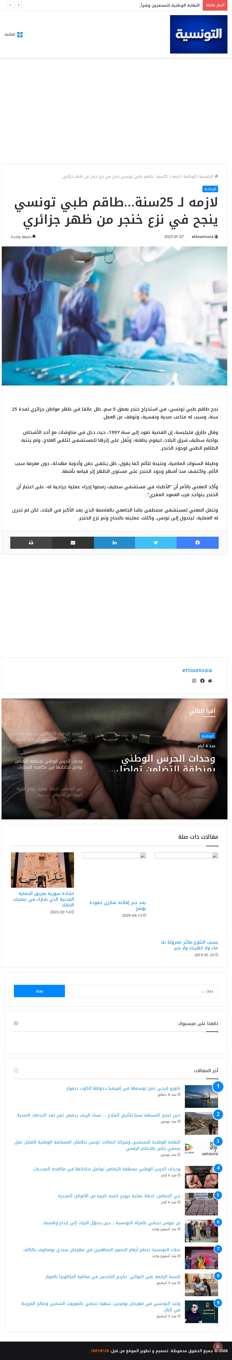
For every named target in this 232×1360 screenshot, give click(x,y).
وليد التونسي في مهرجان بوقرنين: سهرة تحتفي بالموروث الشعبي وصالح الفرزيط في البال (100, 1307)
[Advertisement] (114, 112)
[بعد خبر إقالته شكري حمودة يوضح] (114, 874)
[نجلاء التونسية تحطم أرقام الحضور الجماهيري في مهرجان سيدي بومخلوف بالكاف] (201, 1258)
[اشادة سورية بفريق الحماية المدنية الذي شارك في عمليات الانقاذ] (42, 870)
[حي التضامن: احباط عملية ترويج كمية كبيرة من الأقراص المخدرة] (201, 1204)
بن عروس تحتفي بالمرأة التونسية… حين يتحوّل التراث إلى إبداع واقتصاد (111, 1223)
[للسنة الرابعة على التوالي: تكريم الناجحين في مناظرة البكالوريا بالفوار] (201, 1285)
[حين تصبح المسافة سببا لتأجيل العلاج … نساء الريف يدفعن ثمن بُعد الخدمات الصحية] (201, 1123)
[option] (114, 758)
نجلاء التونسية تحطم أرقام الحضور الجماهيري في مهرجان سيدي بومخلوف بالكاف (101, 1250)
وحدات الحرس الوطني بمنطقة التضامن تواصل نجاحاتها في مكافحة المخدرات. (165, 760)
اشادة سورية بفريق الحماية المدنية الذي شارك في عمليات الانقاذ (43, 899)
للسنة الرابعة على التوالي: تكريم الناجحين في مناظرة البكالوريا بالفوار (113, 1277)
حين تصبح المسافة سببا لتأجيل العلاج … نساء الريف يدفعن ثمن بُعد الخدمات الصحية (98, 1115)
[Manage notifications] (218, 1347)
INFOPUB (100, 1351)
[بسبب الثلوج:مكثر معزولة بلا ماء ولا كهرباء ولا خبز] (186, 894)
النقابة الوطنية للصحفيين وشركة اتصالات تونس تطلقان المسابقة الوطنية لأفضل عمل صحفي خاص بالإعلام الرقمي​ (97, 1145)
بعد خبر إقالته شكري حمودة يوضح (117, 906)
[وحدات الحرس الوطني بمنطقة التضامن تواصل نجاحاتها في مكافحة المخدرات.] (201, 1177)
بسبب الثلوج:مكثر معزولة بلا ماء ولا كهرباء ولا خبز (189, 945)
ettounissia (203, 236)
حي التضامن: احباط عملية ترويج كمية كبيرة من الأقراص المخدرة (119, 1196)
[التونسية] (198, 34)
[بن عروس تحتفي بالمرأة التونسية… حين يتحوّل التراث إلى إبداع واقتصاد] (201, 1231)
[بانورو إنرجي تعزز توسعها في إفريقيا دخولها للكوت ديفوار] (201, 1096)
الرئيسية (206, 176)
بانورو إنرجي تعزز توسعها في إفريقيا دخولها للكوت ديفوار (123, 1088)
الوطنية (189, 176)
